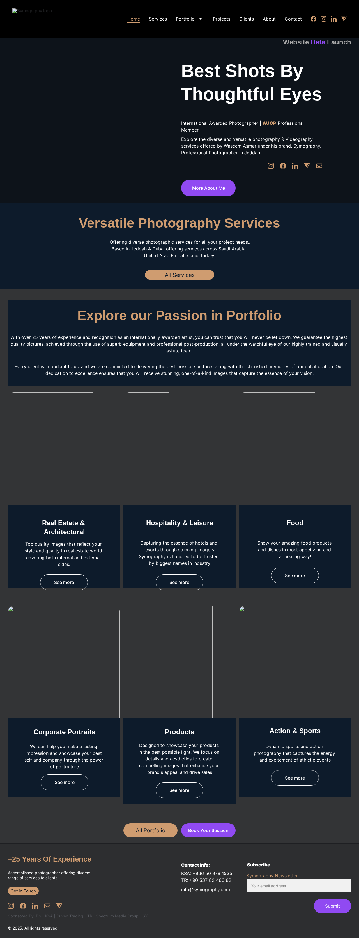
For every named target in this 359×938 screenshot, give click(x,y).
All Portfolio (150, 830)
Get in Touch (23, 891)
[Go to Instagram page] (326, 19)
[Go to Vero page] (344, 19)
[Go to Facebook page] (316, 19)
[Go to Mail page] (319, 166)
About (269, 19)
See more (64, 582)
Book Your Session (208, 830)
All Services (180, 275)
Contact (293, 19)
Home (133, 19)
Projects (221, 19)
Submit (332, 906)
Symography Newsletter (272, 875)
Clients (246, 19)
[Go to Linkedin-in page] (336, 19)
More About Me (208, 188)
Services (158, 19)
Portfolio (185, 19)
